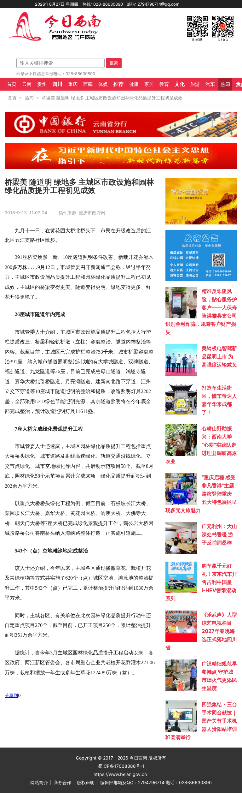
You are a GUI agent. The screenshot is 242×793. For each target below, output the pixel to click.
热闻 (225, 84)
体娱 (103, 84)
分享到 (11, 695)
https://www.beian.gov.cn (120, 774)
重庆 (73, 84)
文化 (180, 84)
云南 (27, 84)
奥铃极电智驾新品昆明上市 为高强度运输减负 (219, 356)
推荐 (118, 84)
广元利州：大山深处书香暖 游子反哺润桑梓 (219, 534)
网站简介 (39, 782)
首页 (11, 84)
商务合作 (62, 782)
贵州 (42, 84)
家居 (149, 84)
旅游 (195, 84)
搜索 (114, 62)
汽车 (210, 84)
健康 (134, 84)
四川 (57, 84)
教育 (164, 84)
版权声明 (86, 782)
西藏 (88, 84)
